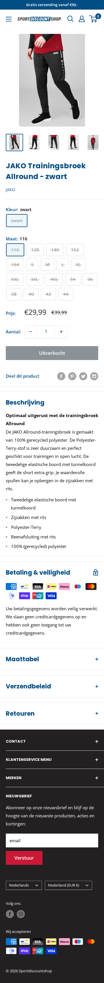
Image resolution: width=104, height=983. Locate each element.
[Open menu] (9, 19)
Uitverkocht (52, 353)
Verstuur (24, 858)
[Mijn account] (82, 19)
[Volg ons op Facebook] (10, 914)
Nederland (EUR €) (63, 885)
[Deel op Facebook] (61, 376)
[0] (93, 18)
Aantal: (13, 332)
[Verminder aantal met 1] (31, 332)
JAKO (10, 189)
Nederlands (19, 885)
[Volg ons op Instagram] (21, 914)
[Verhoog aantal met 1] (61, 332)
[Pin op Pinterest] (72, 376)
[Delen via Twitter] (83, 376)
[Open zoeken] (70, 19)
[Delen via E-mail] (94, 376)
